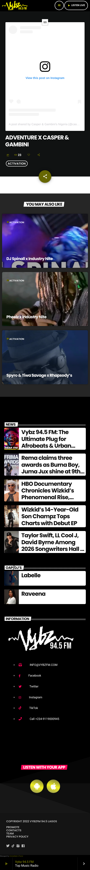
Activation (17, 163)
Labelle (30, 575)
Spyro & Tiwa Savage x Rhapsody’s (39, 375)
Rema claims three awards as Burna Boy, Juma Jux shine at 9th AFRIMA (50, 468)
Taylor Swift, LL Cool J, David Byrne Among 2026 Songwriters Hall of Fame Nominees (53, 546)
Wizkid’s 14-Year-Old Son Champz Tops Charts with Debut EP (49, 516)
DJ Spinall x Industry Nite (29, 259)
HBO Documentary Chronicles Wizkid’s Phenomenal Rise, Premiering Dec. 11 (47, 494)
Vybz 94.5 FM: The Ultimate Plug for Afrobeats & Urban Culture (46, 442)
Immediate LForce (16, 856)
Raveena (33, 594)
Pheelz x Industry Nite (26, 317)
